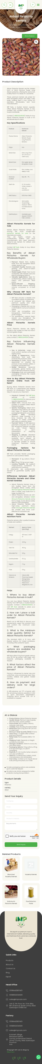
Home (11, 25)
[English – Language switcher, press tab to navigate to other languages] (10, 5)
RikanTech (10, 1052)
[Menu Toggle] (38, 4)
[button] (36, 42)
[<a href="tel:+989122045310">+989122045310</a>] (33, 4)
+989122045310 (19, 116)
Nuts (15, 25)
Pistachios (22, 25)
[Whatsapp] (21, 1059)
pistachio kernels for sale (17, 233)
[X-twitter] (26, 1059)
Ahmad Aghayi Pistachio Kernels (23, 490)
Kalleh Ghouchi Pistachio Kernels (23, 498)
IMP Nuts (16, 247)
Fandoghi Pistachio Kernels (25, 508)
